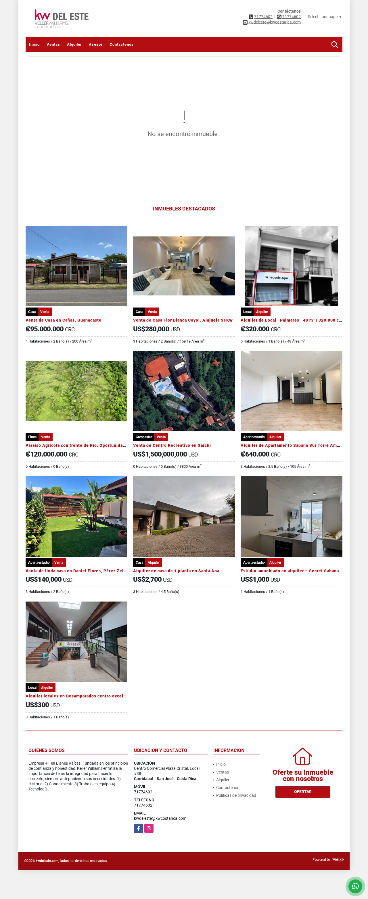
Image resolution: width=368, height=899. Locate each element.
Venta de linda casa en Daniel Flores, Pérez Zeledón (80, 571)
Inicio (34, 44)
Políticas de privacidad (236, 795)
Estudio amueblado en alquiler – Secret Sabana (290, 571)
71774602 (263, 16)
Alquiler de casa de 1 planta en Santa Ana (176, 571)
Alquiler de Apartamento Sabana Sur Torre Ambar (292, 445)
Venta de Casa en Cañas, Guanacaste (63, 320)
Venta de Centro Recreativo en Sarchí (172, 445)
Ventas (53, 44)
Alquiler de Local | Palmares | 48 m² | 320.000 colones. (297, 320)
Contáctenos (122, 44)
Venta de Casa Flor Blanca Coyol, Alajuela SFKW (183, 320)
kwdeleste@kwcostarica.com (160, 818)
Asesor (96, 44)
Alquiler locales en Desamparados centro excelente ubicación (90, 696)
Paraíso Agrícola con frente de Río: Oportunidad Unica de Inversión (95, 445)
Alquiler (74, 44)
